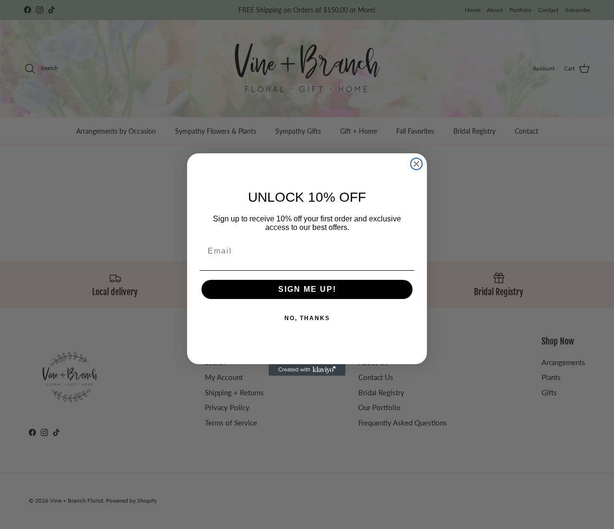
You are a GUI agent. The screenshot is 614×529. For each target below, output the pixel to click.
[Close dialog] (416, 164)
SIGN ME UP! (307, 289)
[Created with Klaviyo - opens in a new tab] (307, 370)
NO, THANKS (307, 318)
